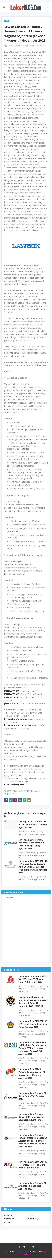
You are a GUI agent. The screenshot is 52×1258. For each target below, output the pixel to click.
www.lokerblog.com (14, 784)
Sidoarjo (16, 791)
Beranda (8, 1215)
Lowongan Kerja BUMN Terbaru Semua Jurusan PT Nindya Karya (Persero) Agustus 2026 (31, 1073)
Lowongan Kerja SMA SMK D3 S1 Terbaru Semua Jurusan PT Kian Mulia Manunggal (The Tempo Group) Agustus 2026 (32, 867)
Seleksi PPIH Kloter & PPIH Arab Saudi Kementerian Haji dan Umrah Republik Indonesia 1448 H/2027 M (32, 1001)
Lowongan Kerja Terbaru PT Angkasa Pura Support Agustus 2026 (32, 1186)
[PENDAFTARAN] (12, 691)
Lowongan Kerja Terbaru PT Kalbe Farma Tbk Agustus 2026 (32, 1096)
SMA (23, 791)
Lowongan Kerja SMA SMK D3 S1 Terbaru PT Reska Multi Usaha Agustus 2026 (32, 1165)
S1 (11, 791)
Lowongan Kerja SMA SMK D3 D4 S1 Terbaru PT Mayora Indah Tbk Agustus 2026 (32, 979)
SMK (28, 791)
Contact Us (8, 1222)
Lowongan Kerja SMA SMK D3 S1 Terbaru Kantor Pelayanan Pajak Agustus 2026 (33, 1024)
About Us (30, 1215)
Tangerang (35, 791)
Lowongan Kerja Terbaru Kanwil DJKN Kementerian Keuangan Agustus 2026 (31, 1117)
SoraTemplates (20, 1251)
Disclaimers (9, 1218)
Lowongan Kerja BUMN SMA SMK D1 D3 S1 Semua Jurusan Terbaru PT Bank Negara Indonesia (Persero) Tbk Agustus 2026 (32, 1048)
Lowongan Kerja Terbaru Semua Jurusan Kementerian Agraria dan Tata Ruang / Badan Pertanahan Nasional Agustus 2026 (32, 1141)
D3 (8, 791)
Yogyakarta (9, 793)
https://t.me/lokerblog (15, 719)
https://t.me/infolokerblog (17, 725)
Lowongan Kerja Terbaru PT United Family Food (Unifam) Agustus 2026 (32, 824)
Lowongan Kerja (17, 45)
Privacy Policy (32, 1218)
